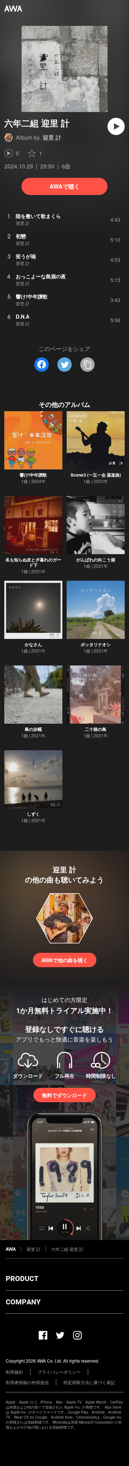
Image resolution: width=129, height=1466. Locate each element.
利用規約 (14, 1372)
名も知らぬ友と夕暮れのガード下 (33, 562)
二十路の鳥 (95, 729)
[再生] (116, 126)
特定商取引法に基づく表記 (89, 1382)
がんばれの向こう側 (95, 559)
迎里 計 (52, 137)
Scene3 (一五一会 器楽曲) (96, 475)
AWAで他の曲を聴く (65, 960)
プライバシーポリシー (59, 1372)
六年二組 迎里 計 (67, 1249)
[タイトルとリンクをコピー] (87, 364)
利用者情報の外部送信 (27, 1382)
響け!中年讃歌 (33, 475)
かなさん (33, 644)
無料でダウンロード (64, 1095)
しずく (33, 814)
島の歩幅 (33, 729)
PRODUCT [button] (22, 1278)
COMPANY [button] (23, 1302)
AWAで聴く (64, 186)
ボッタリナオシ (96, 644)
